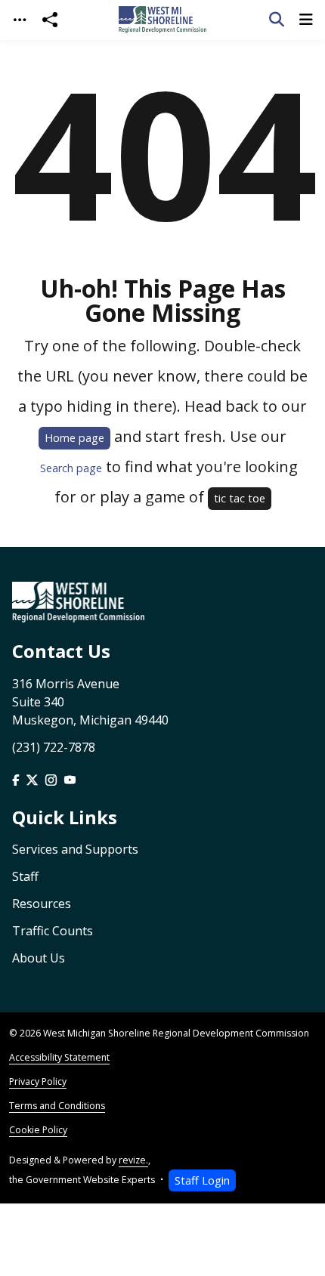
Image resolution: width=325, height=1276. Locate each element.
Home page (74, 438)
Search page (71, 468)
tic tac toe (239, 498)
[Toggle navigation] (19, 20)
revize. (133, 1160)
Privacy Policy (38, 1081)
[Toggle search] (276, 19)
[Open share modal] (49, 20)
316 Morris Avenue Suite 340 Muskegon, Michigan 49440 (90, 701)
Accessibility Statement (59, 1057)
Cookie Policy (38, 1129)
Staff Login (202, 1180)
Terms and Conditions (57, 1105)
